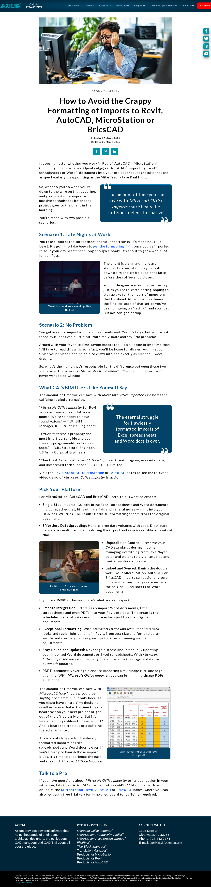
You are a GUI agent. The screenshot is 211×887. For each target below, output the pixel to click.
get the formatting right (113, 246)
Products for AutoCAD (92, 862)
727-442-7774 (159, 838)
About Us (187, 5)
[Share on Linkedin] (114, 151)
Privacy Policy (20, 883)
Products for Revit (89, 858)
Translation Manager (92, 850)
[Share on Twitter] (105, 151)
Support (138, 5)
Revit (89, 5)
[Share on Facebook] (96, 151)
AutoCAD (104, 5)
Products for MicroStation (95, 854)
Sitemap (29, 883)
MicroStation (72, 5)
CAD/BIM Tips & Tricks (162, 5)
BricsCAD (118, 473)
